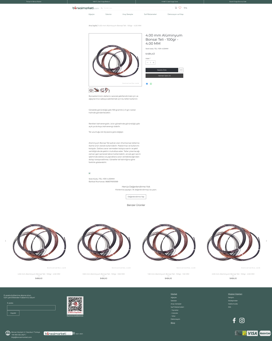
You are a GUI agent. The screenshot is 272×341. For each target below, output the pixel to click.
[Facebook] (234, 320)
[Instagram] (241, 320)
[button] (176, 8)
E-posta (10, 303)
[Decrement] (147, 62)
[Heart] (179, 7)
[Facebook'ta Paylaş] (147, 84)
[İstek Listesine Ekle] (181, 70)
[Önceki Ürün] (5, 241)
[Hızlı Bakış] (39, 241)
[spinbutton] (150, 62)
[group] (136, 248)
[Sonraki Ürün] (266, 241)
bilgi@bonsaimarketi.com (21, 337)
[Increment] (153, 62)
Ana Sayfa (93, 26)
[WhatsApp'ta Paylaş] (151, 84)
